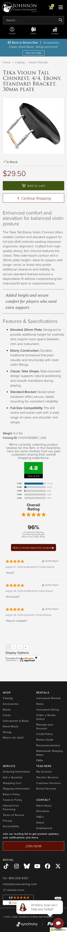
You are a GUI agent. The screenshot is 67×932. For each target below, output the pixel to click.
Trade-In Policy (12, 800)
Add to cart (35, 185)
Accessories (11, 704)
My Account (44, 771)
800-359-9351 (18, 878)
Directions (42, 811)
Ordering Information (16, 771)
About (40, 822)
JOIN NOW (33, 846)
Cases (7, 715)
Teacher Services (47, 777)
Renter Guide (44, 740)
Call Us (33, 33)
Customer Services (48, 783)
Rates (40, 704)
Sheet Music (11, 726)
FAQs (39, 760)
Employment (44, 828)
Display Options (17, 652)
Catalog (20, 62)
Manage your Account (44, 726)
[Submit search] (60, 20)
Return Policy (11, 794)
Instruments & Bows (16, 721)
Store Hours (44, 805)
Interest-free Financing (11, 807)
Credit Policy (44, 734)
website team (15, 890)
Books (7, 709)
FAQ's (40, 817)
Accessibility (11, 826)
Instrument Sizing (47, 709)
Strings (7, 732)
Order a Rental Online (45, 717)
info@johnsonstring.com (20, 884)
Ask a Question (13, 777)
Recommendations (48, 745)
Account (12, 33)
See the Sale (33, 53)
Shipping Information (16, 788)
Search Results (38, 62)
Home (7, 62)
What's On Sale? (13, 737)
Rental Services (46, 788)
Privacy (7, 821)
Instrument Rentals (48, 698)
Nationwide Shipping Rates (49, 753)
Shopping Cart (12, 783)
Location (54, 33)
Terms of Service (13, 815)
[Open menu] (61, 7)
